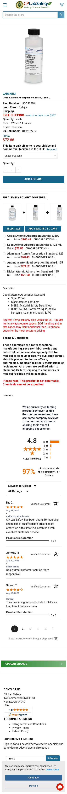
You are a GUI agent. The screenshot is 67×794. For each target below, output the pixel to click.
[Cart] (62, 4)
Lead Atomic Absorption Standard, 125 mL (34, 244)
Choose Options (44, 239)
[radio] (52, 442)
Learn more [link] (52, 769)
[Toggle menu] (4, 4)
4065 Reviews (32, 459)
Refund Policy (20, 731)
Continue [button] (33, 777)
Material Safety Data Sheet (36, 305)
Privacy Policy (20, 727)
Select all (13, 228)
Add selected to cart (43, 228)
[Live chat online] (60, 787)
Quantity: (8, 163)
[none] (33, 57)
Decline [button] (33, 785)
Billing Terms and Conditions (29, 724)
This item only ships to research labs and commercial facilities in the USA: (30, 147)
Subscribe (52, 758)
